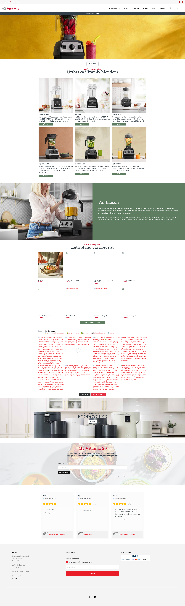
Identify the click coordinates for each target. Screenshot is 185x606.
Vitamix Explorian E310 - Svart (57, 534)
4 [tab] (88, 542)
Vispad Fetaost (70, 316)
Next (146, 515)
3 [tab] (85, 542)
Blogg (126, 9)
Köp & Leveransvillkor (17, 576)
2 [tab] (82, 542)
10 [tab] (105, 542)
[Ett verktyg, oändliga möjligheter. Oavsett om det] (78, 350)
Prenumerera (64, 472)
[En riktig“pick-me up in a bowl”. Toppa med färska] (51, 350)
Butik (153, 9)
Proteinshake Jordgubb (129, 316)
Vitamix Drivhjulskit (89, 534)
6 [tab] (94, 542)
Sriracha (40, 280)
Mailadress (63, 463)
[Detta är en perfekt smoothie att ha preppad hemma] (51, 378)
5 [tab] (91, 542)
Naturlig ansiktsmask (128, 280)
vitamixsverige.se (72, 559)
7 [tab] (97, 542)
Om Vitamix (135, 9)
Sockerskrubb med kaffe (45, 316)
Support (162, 9)
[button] (170, 8)
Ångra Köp (14, 578)
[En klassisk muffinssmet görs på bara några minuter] (106, 378)
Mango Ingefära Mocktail (73, 280)
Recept (145, 9)
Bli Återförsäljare (115, 9)
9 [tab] (103, 542)
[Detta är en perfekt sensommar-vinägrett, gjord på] (106, 350)
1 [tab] (79, 542)
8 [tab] (100, 542)
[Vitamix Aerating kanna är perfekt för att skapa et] (134, 350)
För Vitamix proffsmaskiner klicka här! (11, 2)
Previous (39, 515)
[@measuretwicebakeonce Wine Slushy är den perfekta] (134, 378)
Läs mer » (40, 282)
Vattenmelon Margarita (101, 316)
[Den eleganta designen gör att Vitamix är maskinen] (78, 378)
